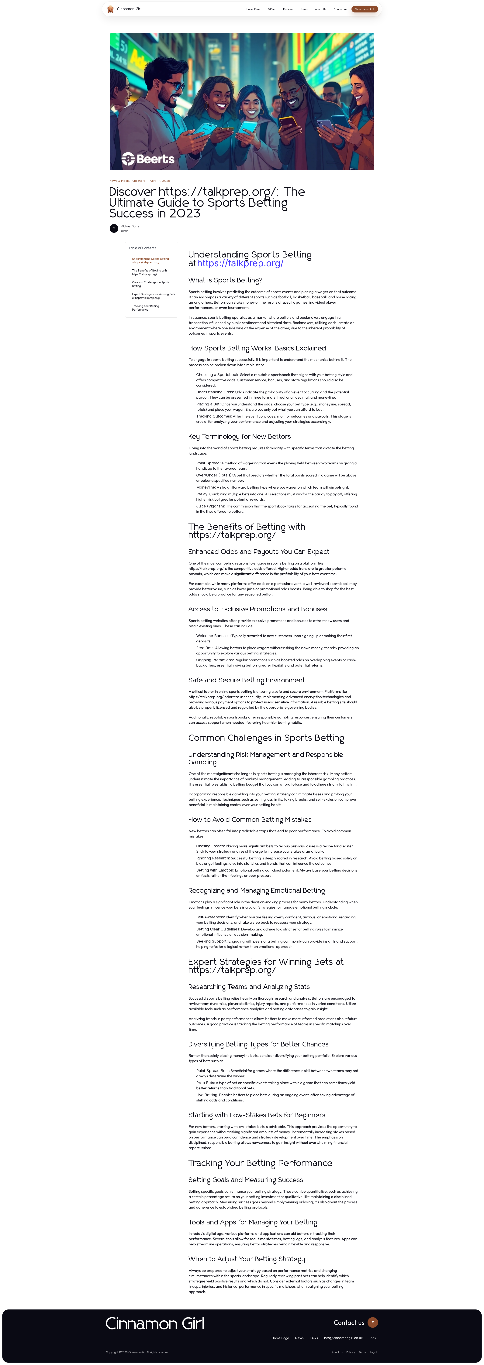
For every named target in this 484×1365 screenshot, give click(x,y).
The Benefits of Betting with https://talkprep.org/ (149, 272)
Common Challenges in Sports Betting (151, 284)
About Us (337, 1352)
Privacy (350, 1352)
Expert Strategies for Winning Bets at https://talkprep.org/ (153, 295)
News (299, 1338)
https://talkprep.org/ (240, 263)
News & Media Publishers (128, 180)
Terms (362, 1352)
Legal (373, 1352)
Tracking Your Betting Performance (145, 307)
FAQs (314, 1338)
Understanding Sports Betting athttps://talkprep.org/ (150, 260)
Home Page (280, 1338)
